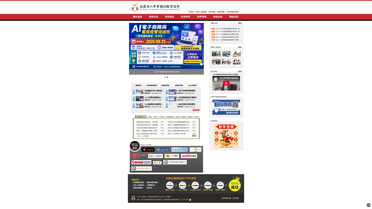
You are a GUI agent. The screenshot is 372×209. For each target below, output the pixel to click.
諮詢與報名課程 (233, 12)
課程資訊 (169, 17)
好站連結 (236, 198)
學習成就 (162, 116)
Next (208, 50)
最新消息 (153, 17)
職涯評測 (178, 116)
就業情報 (202, 17)
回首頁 (191, 12)
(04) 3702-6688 (184, 199)
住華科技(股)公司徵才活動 (149, 133)
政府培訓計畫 (226, 198)
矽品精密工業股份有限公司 (149, 128)
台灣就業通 (146, 136)
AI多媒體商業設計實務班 (187, 97)
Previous (127, 50)
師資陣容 (185, 17)
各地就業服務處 (170, 116)
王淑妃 (168, 196)
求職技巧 (155, 116)
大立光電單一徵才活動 (179, 133)
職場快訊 (184, 116)
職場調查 (190, 116)
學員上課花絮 (201, 12)
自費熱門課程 (179, 85)
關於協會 (137, 17)
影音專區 (212, 12)
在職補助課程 (165, 85)
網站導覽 (221, 12)
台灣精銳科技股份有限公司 (181, 128)
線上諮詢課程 (192, 85)
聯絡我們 (234, 17)
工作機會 (149, 116)
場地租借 (218, 17)
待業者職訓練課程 (151, 85)
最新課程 (138, 85)
